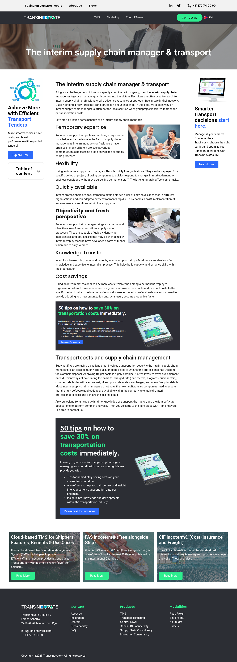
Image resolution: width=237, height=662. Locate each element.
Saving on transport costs (43, 6)
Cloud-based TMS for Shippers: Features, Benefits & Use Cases (43, 540)
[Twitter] (179, 5)
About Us (75, 6)
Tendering (113, 17)
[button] (38, 171)
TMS (97, 17)
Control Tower (134, 17)
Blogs (93, 6)
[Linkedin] (171, 5)
